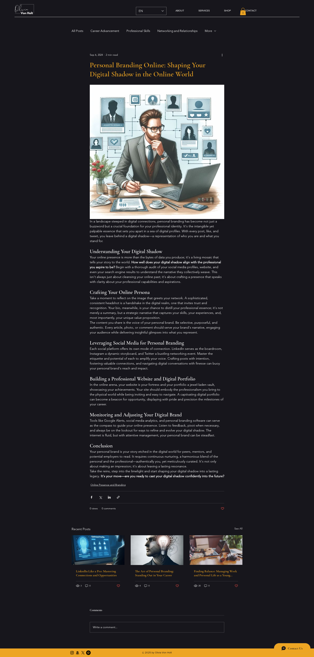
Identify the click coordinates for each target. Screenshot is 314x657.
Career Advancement (104, 31)
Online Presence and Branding (108, 484)
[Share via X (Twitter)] (100, 497)
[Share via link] (118, 497)
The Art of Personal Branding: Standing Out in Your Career (154, 573)
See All (238, 528)
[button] (243, 11)
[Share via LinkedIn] (109, 497)
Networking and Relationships (177, 31)
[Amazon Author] (77, 652)
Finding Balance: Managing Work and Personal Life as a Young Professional (215, 573)
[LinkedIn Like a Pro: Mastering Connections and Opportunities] (98, 550)
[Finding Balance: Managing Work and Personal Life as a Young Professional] (216, 550)
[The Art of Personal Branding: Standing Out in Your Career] (157, 550)
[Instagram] (72, 652)
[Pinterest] (88, 652)
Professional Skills (138, 31)
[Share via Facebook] (91, 497)
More (208, 31)
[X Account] (83, 652)
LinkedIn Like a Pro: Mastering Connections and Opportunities (96, 573)
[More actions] (222, 55)
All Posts (77, 31)
